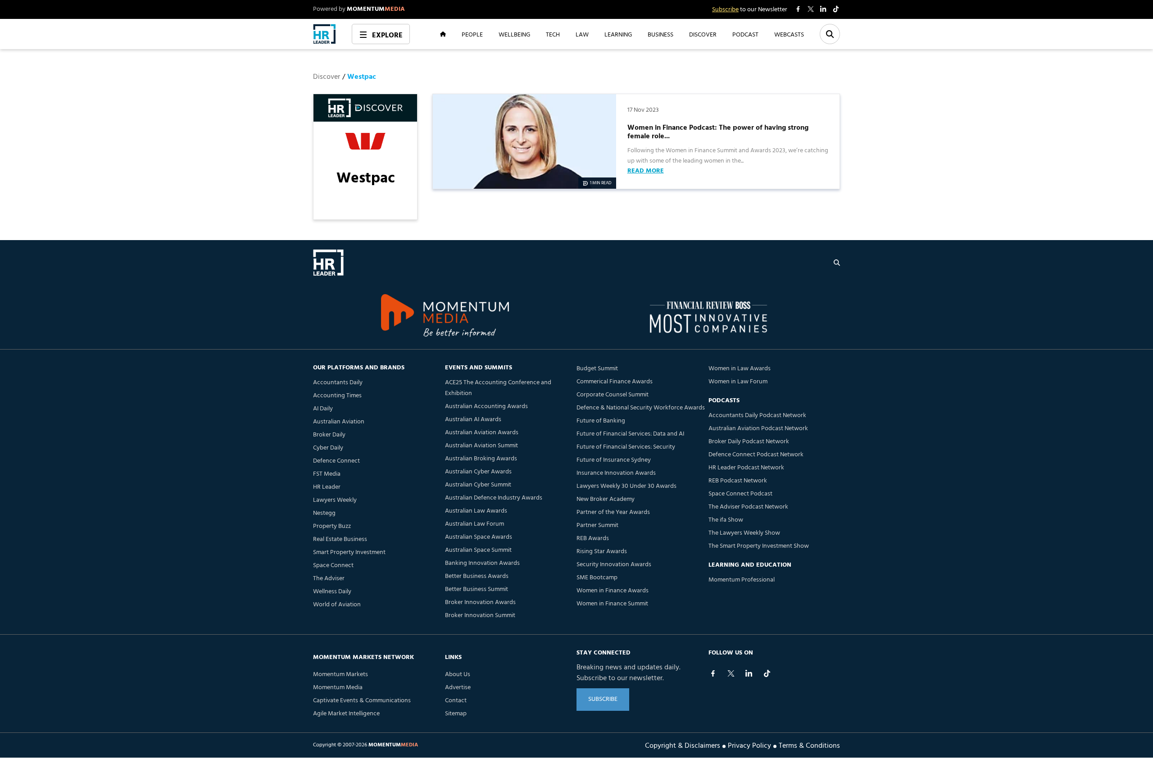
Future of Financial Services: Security (625, 447)
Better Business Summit (476, 589)
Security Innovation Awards (613, 564)
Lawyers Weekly (335, 500)
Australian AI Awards (473, 419)
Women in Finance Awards (612, 591)
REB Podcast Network (737, 481)
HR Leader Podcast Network (746, 468)
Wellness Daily (332, 591)
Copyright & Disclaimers (682, 745)
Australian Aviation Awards (481, 432)
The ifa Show (725, 520)
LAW (582, 34)
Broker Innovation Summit (480, 615)
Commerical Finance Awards (614, 382)
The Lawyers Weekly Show (744, 533)
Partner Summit (597, 525)
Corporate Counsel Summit (612, 395)
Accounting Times (337, 396)
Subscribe (725, 10)
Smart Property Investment (349, 552)
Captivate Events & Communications (362, 700)
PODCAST (745, 34)
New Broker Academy (605, 499)
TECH (553, 34)
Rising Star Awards (601, 551)
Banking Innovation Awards (482, 563)
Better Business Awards (476, 576)
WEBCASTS (789, 34)
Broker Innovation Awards (480, 602)
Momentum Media (338, 687)
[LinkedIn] (749, 673)
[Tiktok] (767, 673)
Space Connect (333, 565)
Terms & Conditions (809, 745)
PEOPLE (472, 34)
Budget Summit (597, 369)
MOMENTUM (376, 9)
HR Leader (326, 487)
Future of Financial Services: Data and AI (630, 434)
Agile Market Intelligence (346, 714)
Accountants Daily (338, 382)
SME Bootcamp (596, 578)
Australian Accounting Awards (486, 406)
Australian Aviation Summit (481, 446)
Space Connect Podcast (740, 494)
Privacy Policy (749, 745)
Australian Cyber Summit (478, 485)
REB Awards (592, 538)
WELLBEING (514, 34)
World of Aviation (337, 605)
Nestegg (324, 513)
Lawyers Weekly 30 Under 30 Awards (626, 486)
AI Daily (323, 409)
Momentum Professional (741, 580)
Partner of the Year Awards (613, 512)
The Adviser (329, 578)
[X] (730, 673)
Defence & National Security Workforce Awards (640, 408)
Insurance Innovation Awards (616, 473)
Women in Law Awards (739, 369)
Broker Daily (329, 435)
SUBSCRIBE (602, 699)
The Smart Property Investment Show (758, 546)
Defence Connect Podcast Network (755, 455)
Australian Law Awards (476, 511)
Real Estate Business (340, 539)
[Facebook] (712, 673)
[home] (324, 34)
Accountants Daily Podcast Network (757, 415)
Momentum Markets (340, 674)
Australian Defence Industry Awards (493, 498)
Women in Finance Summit (612, 604)
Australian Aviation (338, 422)
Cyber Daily (328, 448)
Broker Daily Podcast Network (748, 441)
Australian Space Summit (478, 550)
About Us (457, 674)
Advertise (458, 687)
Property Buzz (332, 526)
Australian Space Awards (478, 537)
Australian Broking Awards (481, 459)
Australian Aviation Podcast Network (758, 428)
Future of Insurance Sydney (613, 460)
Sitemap (456, 714)
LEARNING (618, 34)
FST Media (326, 474)
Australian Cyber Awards (478, 472)
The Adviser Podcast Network (748, 507)
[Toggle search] (830, 34)
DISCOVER (703, 34)
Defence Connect (336, 461)
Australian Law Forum (474, 524)
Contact (456, 700)
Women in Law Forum (737, 382)
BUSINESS (660, 34)
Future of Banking (600, 421)
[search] (837, 262)
